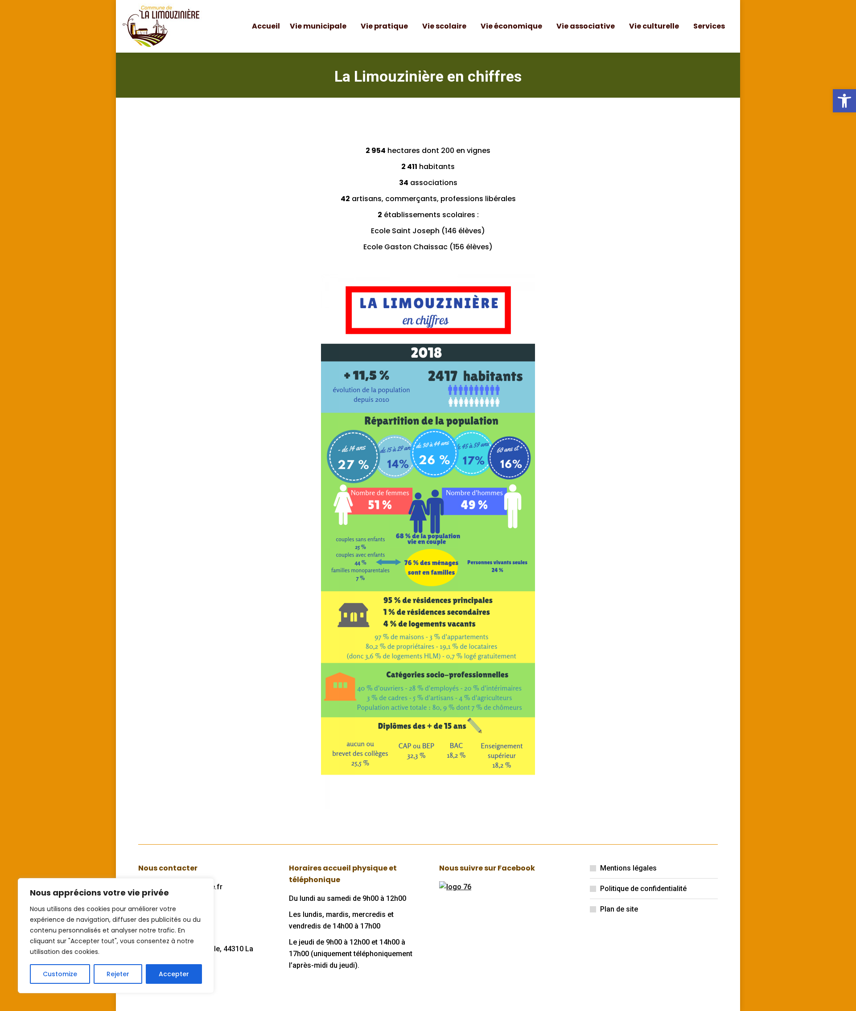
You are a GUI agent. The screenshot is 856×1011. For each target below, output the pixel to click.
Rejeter (118, 974)
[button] (844, 100)
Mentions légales (628, 868)
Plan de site (619, 909)
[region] (116, 935)
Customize (60, 974)
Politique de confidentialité (643, 888)
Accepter (174, 974)
